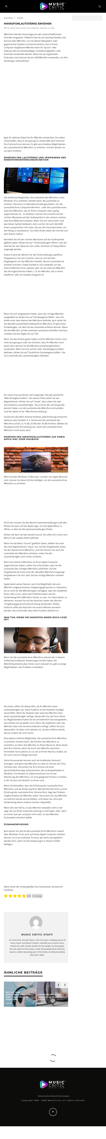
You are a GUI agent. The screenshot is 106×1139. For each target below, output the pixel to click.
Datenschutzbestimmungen (54, 1096)
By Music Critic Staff (16, 28)
